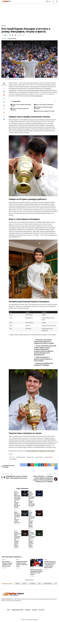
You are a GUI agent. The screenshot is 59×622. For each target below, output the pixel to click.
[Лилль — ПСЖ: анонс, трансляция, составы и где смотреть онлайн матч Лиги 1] (24, 513)
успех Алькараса (12, 459)
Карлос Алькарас (38, 457)
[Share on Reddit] (15, 35)
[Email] (20, 35)
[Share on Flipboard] (4, 95)
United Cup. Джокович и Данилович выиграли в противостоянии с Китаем (36, 572)
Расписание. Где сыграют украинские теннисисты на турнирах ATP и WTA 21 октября (44, 341)
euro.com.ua (38, 96)
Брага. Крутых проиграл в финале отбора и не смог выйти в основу (7, 564)
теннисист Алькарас (48, 457)
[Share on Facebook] (2, 35)
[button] (47, 1)
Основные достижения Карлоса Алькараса (43, 107)
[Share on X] (5, 35)
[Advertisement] (29, 14)
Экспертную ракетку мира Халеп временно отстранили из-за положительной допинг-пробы (50, 564)
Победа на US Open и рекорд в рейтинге (19, 109)
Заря (56, 583)
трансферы (32, 583)
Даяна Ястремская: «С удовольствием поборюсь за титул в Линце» (43, 359)
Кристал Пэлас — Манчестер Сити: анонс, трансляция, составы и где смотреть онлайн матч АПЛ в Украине (17, 499)
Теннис (4, 25)
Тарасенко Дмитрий (12, 38)
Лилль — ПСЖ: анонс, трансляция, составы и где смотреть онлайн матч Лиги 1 (17, 517)
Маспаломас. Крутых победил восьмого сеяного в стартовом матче (21, 564)
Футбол (15, 491)
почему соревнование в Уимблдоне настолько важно (40, 451)
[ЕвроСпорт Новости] (6, 1)
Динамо (17, 583)
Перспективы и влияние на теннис (45, 111)
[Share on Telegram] (18, 35)
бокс (39, 583)
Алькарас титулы (30, 457)
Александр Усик (48, 583)
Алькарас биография (20, 457)
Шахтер (24, 583)
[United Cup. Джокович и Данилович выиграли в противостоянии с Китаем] (36, 562)
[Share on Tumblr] (13, 35)
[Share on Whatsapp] (8, 35)
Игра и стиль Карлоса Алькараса (44, 104)
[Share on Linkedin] (10, 35)
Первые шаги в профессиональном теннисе (21, 105)
